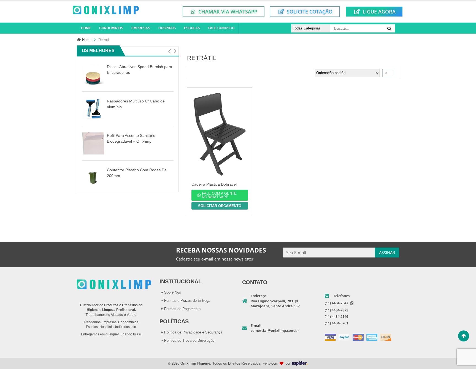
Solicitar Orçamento (219, 206)
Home (86, 40)
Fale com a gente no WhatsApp (219, 195)
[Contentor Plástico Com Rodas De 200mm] (93, 178)
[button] (169, 51)
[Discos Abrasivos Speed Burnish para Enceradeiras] (93, 74)
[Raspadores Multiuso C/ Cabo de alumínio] (93, 109)
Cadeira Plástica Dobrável (214, 184)
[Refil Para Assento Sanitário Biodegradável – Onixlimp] (93, 143)
